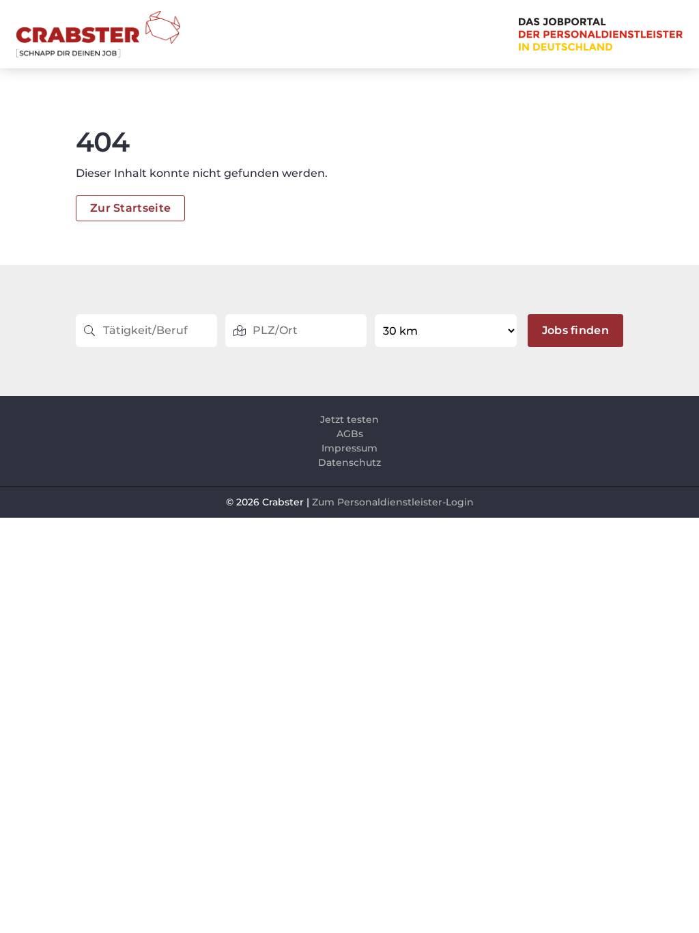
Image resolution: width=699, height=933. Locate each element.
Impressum (349, 448)
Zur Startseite (130, 207)
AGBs (350, 434)
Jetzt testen (349, 419)
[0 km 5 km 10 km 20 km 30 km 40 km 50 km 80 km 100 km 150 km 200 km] (447, 330)
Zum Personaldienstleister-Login (393, 502)
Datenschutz (349, 462)
